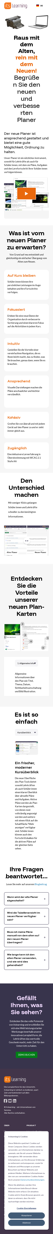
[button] (26, 193)
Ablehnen (26, 1223)
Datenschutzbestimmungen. (33, 1180)
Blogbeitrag (41, 884)
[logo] (15, 1079)
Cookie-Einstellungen (26, 1208)
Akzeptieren (26, 1215)
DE (41, 5)
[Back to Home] (15, 5)
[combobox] (39, 5)
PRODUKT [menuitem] (31, 1125)
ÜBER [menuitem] (6, 1125)
